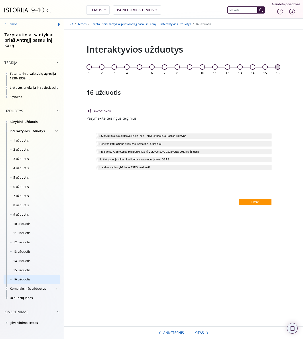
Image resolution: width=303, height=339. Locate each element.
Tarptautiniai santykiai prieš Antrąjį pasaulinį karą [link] (123, 24)
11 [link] (215, 73)
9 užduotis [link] (21, 214)
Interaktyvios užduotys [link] (27, 131)
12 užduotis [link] (22, 242)
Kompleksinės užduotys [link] (28, 288)
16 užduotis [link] (22, 279)
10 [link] (202, 73)
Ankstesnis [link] (173, 332)
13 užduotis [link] (22, 251)
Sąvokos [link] (16, 97)
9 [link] (190, 73)
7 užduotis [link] (21, 196)
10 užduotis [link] (22, 224)
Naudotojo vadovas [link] (286, 4)
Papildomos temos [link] (136, 10)
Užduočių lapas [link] (21, 298)
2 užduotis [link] (21, 149)
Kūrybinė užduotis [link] (24, 122)
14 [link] (252, 73)
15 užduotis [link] (22, 270)
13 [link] (240, 73)
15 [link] (265, 73)
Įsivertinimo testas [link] (24, 323)
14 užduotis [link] (22, 261)
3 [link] (114, 73)
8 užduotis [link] (21, 205)
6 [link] (152, 73)
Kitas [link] (199, 332)
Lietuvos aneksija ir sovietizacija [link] (34, 87)
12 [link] (227, 73)
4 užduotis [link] (21, 168)
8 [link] (177, 73)
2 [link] (102, 73)
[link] (27, 10)
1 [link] (89, 73)
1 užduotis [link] (21, 140)
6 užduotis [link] (21, 187)
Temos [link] (96, 10)
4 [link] (127, 73)
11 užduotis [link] (22, 233)
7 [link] (164, 73)
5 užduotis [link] (21, 177)
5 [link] (139, 73)
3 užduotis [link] (21, 159)
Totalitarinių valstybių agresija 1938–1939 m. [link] (33, 75)
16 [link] (277, 73)
